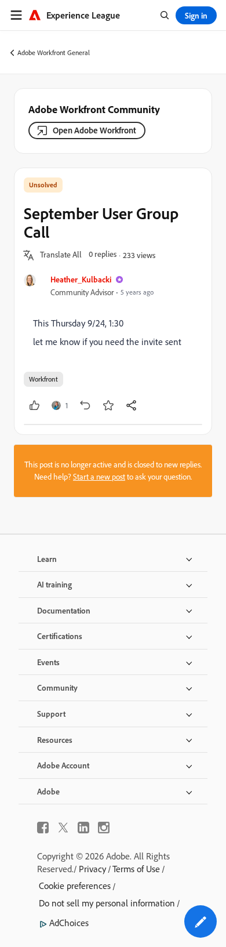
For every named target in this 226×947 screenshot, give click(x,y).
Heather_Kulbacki (80, 279)
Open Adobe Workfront (94, 130)
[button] (61, 255)
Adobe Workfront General (53, 52)
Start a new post (99, 476)
